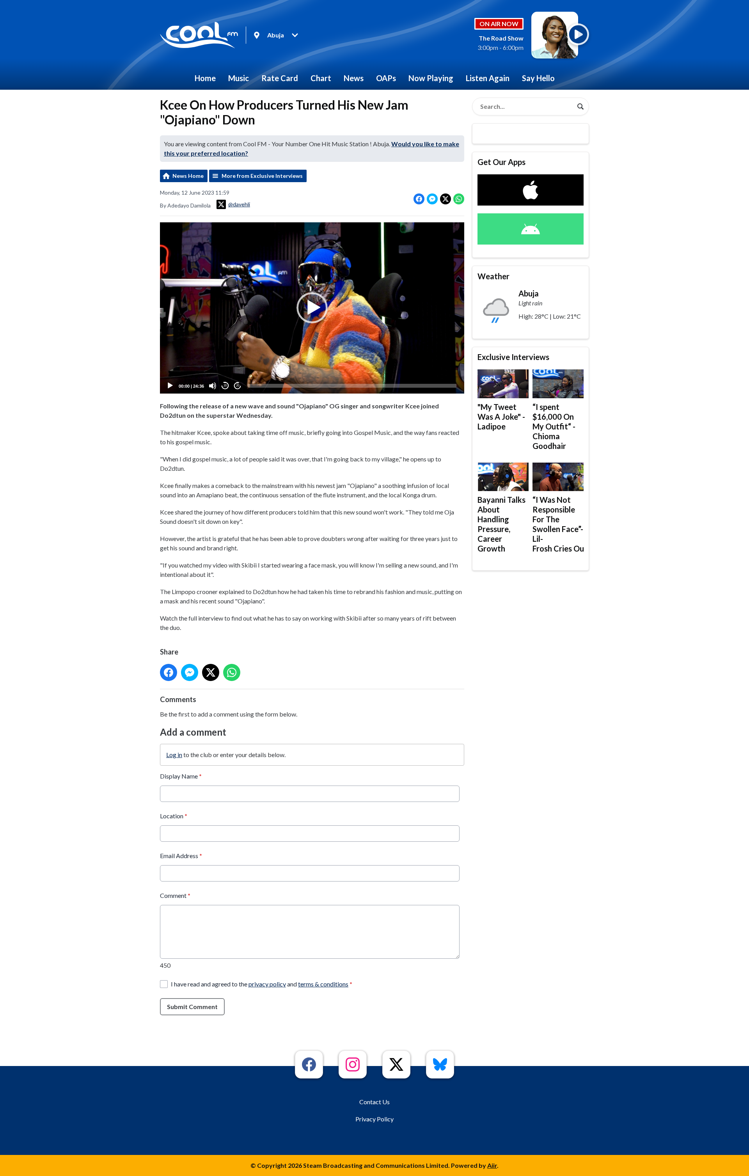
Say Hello (538, 78)
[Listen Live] (578, 34)
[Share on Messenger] (432, 198)
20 (225, 385)
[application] (312, 308)
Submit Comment (192, 1006)
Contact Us (374, 1101)
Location (173, 815)
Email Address (181, 855)
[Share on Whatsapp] (458, 198)
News (354, 78)
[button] (312, 307)
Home (205, 78)
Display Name (181, 776)
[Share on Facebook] (419, 198)
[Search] (580, 106)
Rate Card (279, 78)
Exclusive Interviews (513, 357)
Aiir (492, 1165)
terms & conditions (323, 984)
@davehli (239, 204)
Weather (493, 276)
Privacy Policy (374, 1119)
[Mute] (213, 386)
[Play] (170, 386)
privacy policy (267, 984)
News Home (188, 175)
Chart (321, 78)
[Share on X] (445, 198)
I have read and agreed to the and (261, 984)
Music (238, 78)
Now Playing (430, 78)
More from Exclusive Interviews (262, 175)
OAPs (386, 78)
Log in (174, 754)
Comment (175, 895)
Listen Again (487, 78)
